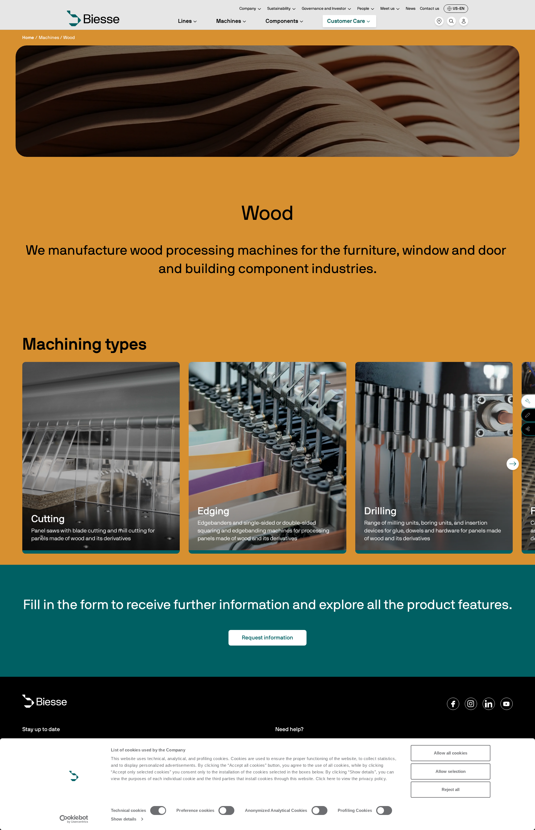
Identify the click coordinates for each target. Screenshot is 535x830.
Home (28, 37)
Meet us (387, 9)
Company (247, 9)
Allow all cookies (450, 753)
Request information (267, 638)
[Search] (451, 21)
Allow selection (451, 771)
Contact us (429, 9)
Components (282, 21)
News (410, 9)
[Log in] (463, 21)
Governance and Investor (324, 9)
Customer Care (346, 21)
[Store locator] (439, 21)
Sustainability (279, 9)
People (363, 9)
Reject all (451, 789)
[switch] (226, 810)
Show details (123, 819)
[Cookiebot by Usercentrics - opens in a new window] (74, 819)
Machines (228, 21)
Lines (185, 21)
